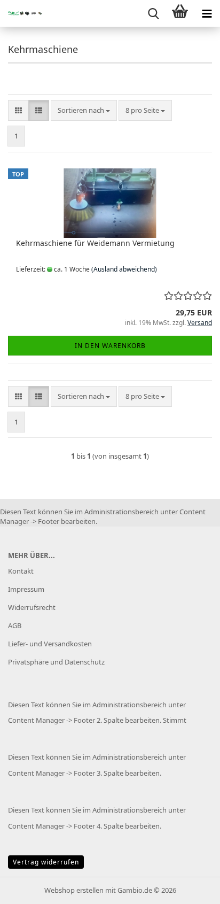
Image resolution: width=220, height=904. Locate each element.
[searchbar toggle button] (153, 13)
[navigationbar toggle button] (206, 13)
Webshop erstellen (74, 890)
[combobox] (84, 110)
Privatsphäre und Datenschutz (56, 662)
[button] (18, 110)
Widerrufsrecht (32, 607)
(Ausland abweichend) (124, 269)
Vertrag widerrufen (46, 862)
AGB (14, 625)
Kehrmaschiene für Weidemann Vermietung (95, 243)
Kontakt (21, 571)
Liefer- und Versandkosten (50, 643)
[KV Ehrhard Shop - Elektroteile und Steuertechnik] (21, 13)
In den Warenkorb (110, 345)
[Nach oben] (191, 888)
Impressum (26, 589)
